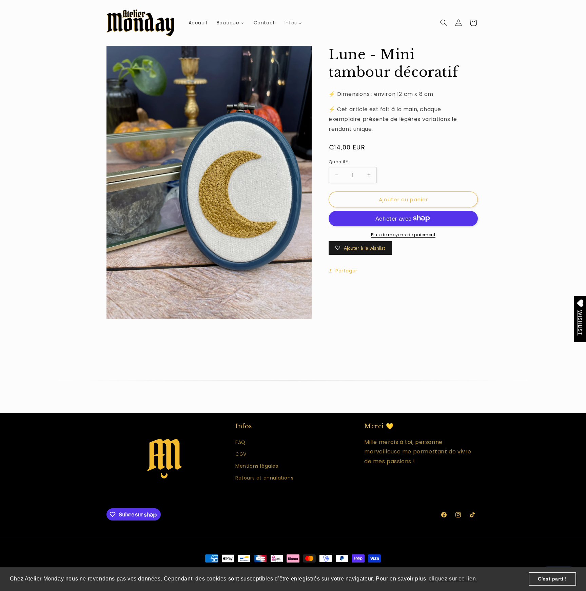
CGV (241, 454)
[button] (443, 22)
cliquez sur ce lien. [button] (453, 579)
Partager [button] (346, 270)
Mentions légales (256, 466)
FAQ (240, 442)
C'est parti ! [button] (552, 579)
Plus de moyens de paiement (403, 234)
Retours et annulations (264, 477)
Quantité (339, 161)
